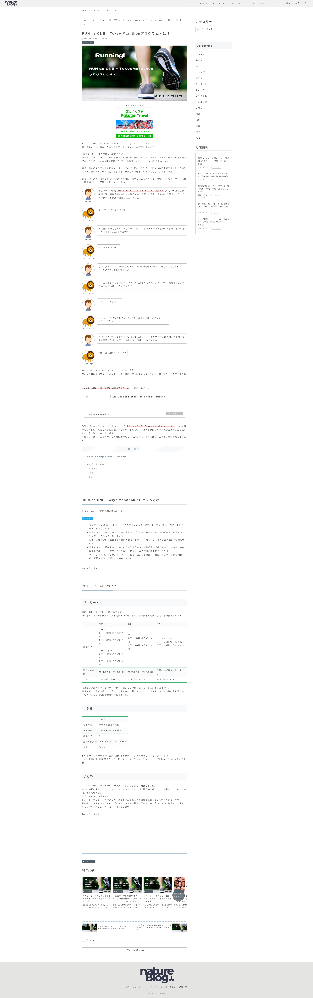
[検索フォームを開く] (306, 3)
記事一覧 (183, 987)
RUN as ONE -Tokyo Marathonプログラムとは (106, 457)
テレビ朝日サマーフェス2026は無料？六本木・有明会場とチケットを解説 (213, 222)
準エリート (93, 468)
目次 (130, 449)
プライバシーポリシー (136, 987)
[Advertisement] (134, 833)
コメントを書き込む (134, 950)
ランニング (89, 861)
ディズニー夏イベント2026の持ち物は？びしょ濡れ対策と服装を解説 (213, 206)
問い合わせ (170, 987)
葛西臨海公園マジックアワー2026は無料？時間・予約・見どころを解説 (213, 189)
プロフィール (156, 987)
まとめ (91, 477)
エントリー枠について (96, 464)
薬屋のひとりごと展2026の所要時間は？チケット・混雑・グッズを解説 (213, 161)
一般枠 (91, 473)
